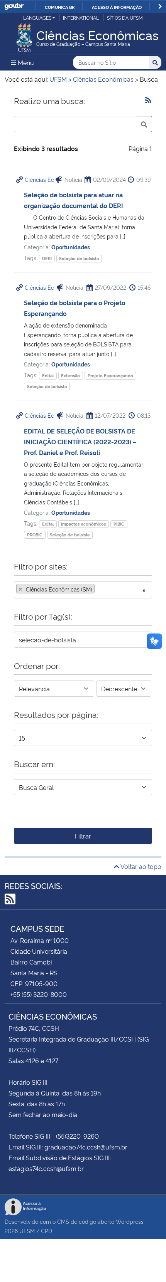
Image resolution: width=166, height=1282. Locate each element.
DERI (47, 258)
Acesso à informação (117, 7)
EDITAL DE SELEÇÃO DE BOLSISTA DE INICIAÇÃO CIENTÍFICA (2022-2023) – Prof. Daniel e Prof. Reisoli (80, 442)
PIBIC (118, 524)
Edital (48, 375)
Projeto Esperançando (110, 375)
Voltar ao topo (140, 866)
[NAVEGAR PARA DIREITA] (160, 6)
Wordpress (130, 1221)
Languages (37, 17)
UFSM (27, 1230)
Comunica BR (60, 7)
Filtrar (83, 836)
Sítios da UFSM (125, 17)
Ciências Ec (39, 179)
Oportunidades (70, 246)
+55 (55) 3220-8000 (38, 994)
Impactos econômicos (83, 524)
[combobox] (83, 589)
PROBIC (34, 535)
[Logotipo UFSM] (24, 35)
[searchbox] (99, 589)
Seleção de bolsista (79, 258)
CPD (46, 1230)
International (81, 17)
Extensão (70, 375)
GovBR (14, 6)
